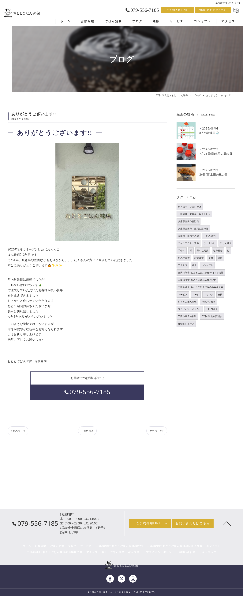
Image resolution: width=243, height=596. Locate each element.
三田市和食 (212, 309)
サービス (182, 294)
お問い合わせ (208, 301)
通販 (220, 258)
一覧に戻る (87, 431)
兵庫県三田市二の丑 (188, 236)
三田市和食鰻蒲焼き (211, 316)
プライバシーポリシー (189, 309)
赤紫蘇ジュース (186, 323)
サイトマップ (207, 552)
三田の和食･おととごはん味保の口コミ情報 (200, 272)
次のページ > (156, 431)
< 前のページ (18, 431)
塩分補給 (217, 250)
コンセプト (207, 265)
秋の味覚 (199, 258)
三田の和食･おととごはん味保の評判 (197, 279)
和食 (194, 265)
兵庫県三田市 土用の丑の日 (193, 228)
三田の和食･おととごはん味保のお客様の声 (200, 287)
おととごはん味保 (187, 301)
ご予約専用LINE (177, 10)
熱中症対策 (202, 250)
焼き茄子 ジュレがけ (189, 206)
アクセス (182, 265)
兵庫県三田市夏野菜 (188, 221)
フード (195, 294)
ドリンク (208, 294)
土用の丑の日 (211, 236)
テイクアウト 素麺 (188, 243)
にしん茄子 (226, 243)
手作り (181, 250)
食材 (210, 258)
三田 (220, 294)
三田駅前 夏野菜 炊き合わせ (194, 214)
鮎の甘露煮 (184, 258)
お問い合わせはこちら (212, 10)
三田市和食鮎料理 (187, 316)
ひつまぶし (209, 243)
